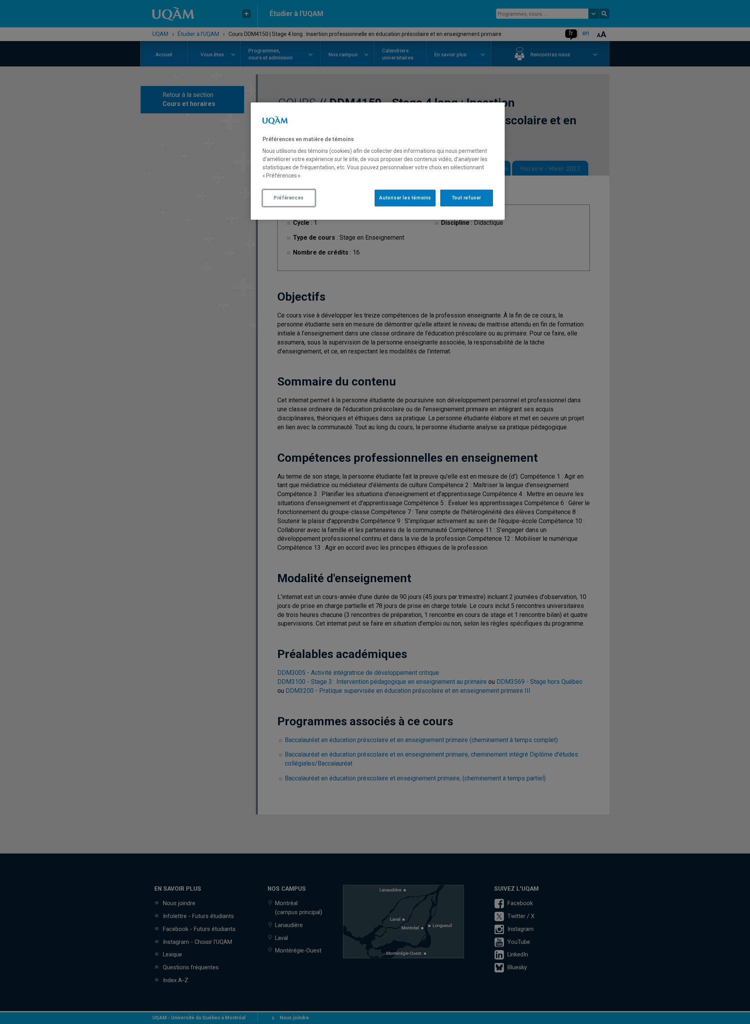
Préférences (289, 198)
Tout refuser (466, 198)
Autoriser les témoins (405, 198)
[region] (378, 161)
